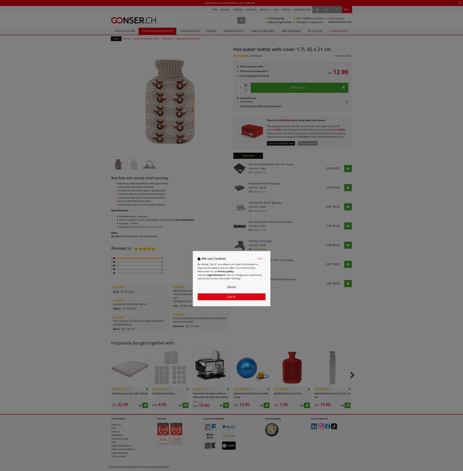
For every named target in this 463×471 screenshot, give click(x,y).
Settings (231, 286)
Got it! (231, 297)
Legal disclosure (216, 274)
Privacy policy (226, 271)
